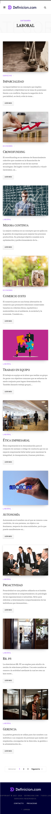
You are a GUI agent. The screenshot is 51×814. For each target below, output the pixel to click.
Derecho (7, 76)
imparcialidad (13, 81)
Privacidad (32, 803)
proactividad (13, 585)
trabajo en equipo (16, 370)
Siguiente (35, 769)
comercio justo (14, 296)
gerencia (9, 729)
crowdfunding (14, 152)
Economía (8, 146)
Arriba (26, 810)
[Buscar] (45, 7)
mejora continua (16, 225)
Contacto (19, 803)
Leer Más (8, 103)
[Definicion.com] (22, 7)
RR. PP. (7, 659)
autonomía (11, 514)
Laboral (7, 219)
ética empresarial (16, 440)
